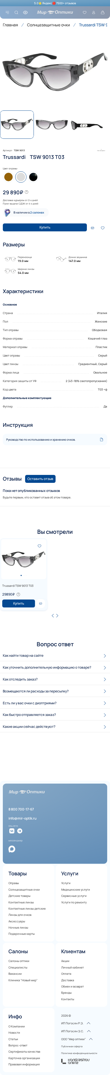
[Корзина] (102, 12)
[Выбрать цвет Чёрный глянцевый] (33, 177)
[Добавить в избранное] (102, 228)
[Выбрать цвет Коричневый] (8, 177)
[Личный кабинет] (93, 12)
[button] (55, 71)
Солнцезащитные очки (48, 24)
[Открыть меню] (7, 12)
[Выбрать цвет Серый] (21, 177)
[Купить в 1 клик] (40, 603)
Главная (10, 24)
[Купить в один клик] (92, 228)
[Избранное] (84, 12)
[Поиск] (16, 12)
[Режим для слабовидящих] (25, 12)
